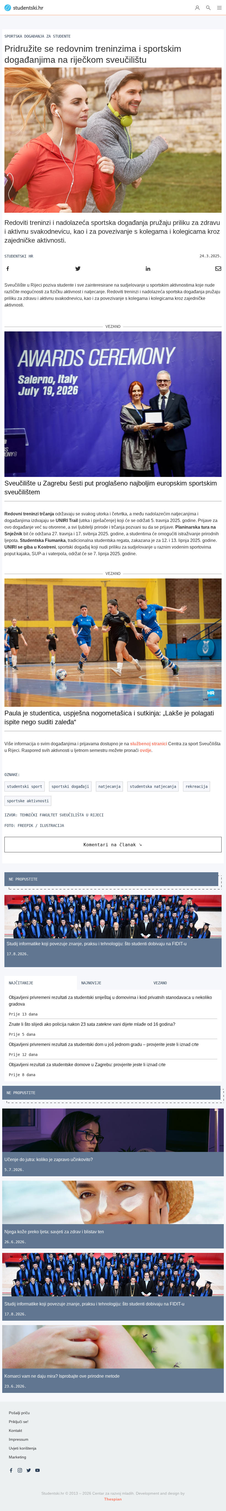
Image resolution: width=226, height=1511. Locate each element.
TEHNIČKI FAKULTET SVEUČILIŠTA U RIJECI (62, 815)
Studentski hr (18, 256)
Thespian (113, 1499)
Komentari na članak (110, 844)
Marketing (17, 1457)
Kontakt (15, 1430)
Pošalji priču (19, 1413)
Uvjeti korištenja (22, 1448)
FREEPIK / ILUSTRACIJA (41, 825)
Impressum (18, 1439)
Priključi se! (18, 1421)
